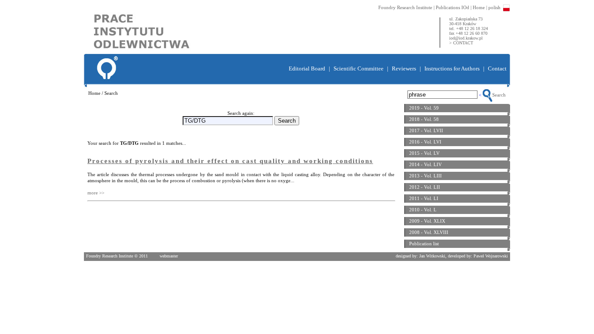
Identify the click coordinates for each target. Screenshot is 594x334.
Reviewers (404, 68)
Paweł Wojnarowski (491, 256)
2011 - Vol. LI (423, 198)
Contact (497, 68)
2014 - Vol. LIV (425, 164)
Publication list (424, 243)
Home (479, 7)
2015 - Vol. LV (424, 153)
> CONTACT (461, 42)
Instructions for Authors (452, 68)
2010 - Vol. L (423, 209)
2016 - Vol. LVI (425, 141)
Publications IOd (452, 7)
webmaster (169, 256)
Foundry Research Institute (405, 7)
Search (499, 94)
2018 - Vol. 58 (424, 119)
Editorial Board (307, 68)
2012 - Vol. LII (424, 187)
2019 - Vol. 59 (424, 107)
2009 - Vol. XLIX (427, 221)
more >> (95, 192)
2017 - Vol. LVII (426, 130)
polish (494, 7)
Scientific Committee (359, 68)
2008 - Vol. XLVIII (428, 232)
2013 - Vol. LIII (425, 175)
